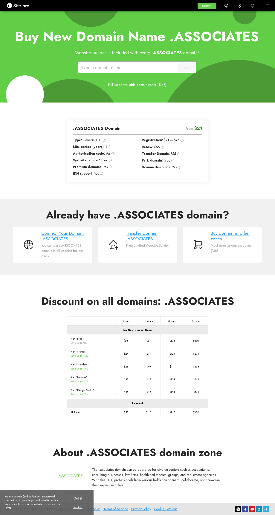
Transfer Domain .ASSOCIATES (142, 236)
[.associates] (70, 476)
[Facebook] (245, 509)
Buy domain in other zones (230, 236)
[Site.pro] (238, 509)
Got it (78, 498)
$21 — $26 (171, 140)
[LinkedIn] (259, 509)
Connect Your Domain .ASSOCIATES (62, 236)
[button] (207, 6)
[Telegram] (266, 509)
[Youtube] (252, 509)
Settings (77, 507)
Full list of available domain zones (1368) (137, 84)
